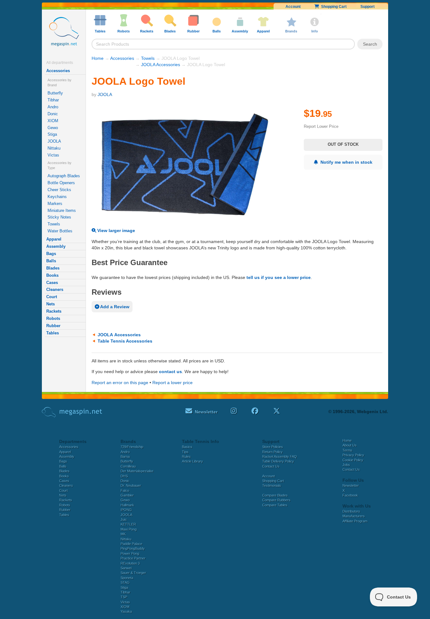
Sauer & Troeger (133, 573)
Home (98, 58)
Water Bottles (60, 231)
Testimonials (271, 485)
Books (52, 275)
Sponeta (127, 578)
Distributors (351, 511)
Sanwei (126, 568)
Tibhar (53, 100)
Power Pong (130, 553)
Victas (53, 155)
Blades (52, 268)
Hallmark (127, 505)
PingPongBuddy (133, 548)
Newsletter (350, 485)
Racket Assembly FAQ (279, 456)
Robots (53, 318)
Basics (187, 447)
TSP (124, 597)
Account (293, 6)
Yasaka (126, 611)
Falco (125, 490)
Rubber (53, 325)
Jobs (346, 465)
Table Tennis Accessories (125, 341)
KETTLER (128, 524)
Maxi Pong (129, 529)
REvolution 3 (130, 563)
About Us (349, 445)
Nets (50, 304)
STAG (125, 582)
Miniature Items (62, 210)
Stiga (52, 134)
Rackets (53, 311)
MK (123, 534)
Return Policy (272, 452)
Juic (124, 519)
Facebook (350, 495)
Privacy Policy (353, 455)
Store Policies (272, 447)
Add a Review (114, 306)
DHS (124, 476)
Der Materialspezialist (137, 471)
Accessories (58, 70)
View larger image (115, 230)
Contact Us (271, 466)
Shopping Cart (333, 6)
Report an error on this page (120, 382)
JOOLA (54, 141)
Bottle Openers (61, 182)
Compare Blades (275, 495)
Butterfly (55, 93)
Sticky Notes (59, 217)
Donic (53, 113)
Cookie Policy (352, 460)
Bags (51, 253)
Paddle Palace (131, 544)
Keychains (57, 196)
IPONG (126, 510)
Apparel (53, 239)
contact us (170, 371)
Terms (347, 450)
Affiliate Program (354, 521)
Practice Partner (133, 558)
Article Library (192, 461)
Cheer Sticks (59, 189)
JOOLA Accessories (160, 64)
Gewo (53, 127)
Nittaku (54, 148)
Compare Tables (274, 505)
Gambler (127, 495)
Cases (52, 282)
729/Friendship (132, 447)
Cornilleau (128, 466)
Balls (51, 260)
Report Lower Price (321, 126)
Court (51, 296)
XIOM (53, 120)
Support (367, 6)
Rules (186, 456)
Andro (53, 107)
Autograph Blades (64, 175)
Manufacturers (353, 516)
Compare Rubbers (276, 500)
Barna (125, 456)
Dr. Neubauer (131, 485)
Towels (54, 224)
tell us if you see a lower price (278, 277)
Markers (55, 203)
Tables (52, 333)
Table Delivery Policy (278, 461)
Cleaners (54, 289)
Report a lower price (172, 382)
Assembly (55, 246)
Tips (185, 452)
